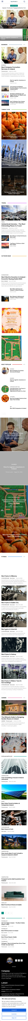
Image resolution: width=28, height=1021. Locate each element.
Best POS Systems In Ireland (9, 930)
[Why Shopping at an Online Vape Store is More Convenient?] (14, 153)
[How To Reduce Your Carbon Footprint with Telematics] (5, 103)
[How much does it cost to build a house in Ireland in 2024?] (14, 841)
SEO (11, 406)
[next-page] (5, 198)
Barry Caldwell (4, 281)
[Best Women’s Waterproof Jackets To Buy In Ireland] (5, 298)
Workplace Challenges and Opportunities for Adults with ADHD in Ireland (18, 95)
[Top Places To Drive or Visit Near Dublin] (5, 245)
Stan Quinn (12, 578)
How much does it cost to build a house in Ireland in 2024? (12, 854)
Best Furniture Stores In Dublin (11, 905)
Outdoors (13, 134)
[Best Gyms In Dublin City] (14, 593)
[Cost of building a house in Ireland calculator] (14, 766)
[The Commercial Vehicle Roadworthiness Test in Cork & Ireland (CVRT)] (5, 88)
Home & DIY (4, 902)
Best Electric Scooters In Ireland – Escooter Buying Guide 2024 (13, 278)
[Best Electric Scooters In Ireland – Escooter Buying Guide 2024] (14, 265)
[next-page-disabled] (5, 949)
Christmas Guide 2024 (14, 497)
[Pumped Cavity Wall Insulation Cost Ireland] (14, 867)
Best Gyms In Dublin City (10, 602)
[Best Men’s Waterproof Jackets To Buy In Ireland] (5, 291)
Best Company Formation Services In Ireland (10, 68)
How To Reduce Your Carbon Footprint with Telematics (17, 102)
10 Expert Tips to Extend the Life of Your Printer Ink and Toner (13, 944)
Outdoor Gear (4, 274)
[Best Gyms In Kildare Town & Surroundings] (14, 671)
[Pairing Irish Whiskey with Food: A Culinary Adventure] (14, 181)
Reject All (14, 1017)
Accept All (14, 1010)
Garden (3, 721)
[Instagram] (19, 960)
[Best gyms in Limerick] (14, 619)
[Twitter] (22, 960)
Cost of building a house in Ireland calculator (12, 778)
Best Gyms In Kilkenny (9, 576)
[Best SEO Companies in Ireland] (5, 407)
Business (3, 20)
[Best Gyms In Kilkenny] (14, 566)
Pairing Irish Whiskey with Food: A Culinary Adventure (14, 192)
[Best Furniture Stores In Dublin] (14, 893)
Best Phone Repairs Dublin (9, 937)
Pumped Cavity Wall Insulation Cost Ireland (13, 879)
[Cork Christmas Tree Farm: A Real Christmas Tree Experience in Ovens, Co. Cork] (5, 389)
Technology (4, 928)
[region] (14, 1008)
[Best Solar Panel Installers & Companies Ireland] (14, 792)
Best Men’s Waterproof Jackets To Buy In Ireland (16, 289)
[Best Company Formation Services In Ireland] (14, 19)
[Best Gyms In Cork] (14, 817)
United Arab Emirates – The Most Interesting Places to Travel (13, 225)
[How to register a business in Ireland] (11, 35)
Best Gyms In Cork (7, 829)
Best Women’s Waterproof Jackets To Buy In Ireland (17, 297)
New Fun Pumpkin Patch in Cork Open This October (14, 137)
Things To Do (14, 162)
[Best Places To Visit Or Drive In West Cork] (5, 238)
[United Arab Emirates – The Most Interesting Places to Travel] (14, 212)
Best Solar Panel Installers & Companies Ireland (10, 804)
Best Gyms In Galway (8, 654)
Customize (14, 1014)
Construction (4, 775)
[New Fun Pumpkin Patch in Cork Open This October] (14, 126)
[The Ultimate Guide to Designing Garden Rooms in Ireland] (14, 707)
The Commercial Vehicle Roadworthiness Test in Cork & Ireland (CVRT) (18, 88)
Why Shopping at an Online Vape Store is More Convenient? (14, 164)
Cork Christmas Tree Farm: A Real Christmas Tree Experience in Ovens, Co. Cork (17, 390)
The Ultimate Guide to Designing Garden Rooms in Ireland (12, 718)
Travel (3, 221)
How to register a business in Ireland (10, 989)
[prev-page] (2, 198)
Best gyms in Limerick (9, 629)
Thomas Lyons (4, 71)
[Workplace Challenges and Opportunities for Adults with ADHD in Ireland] (5, 96)
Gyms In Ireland (5, 578)
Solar (2, 801)
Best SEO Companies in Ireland (18, 408)
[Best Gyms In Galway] (14, 644)
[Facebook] (16, 960)
